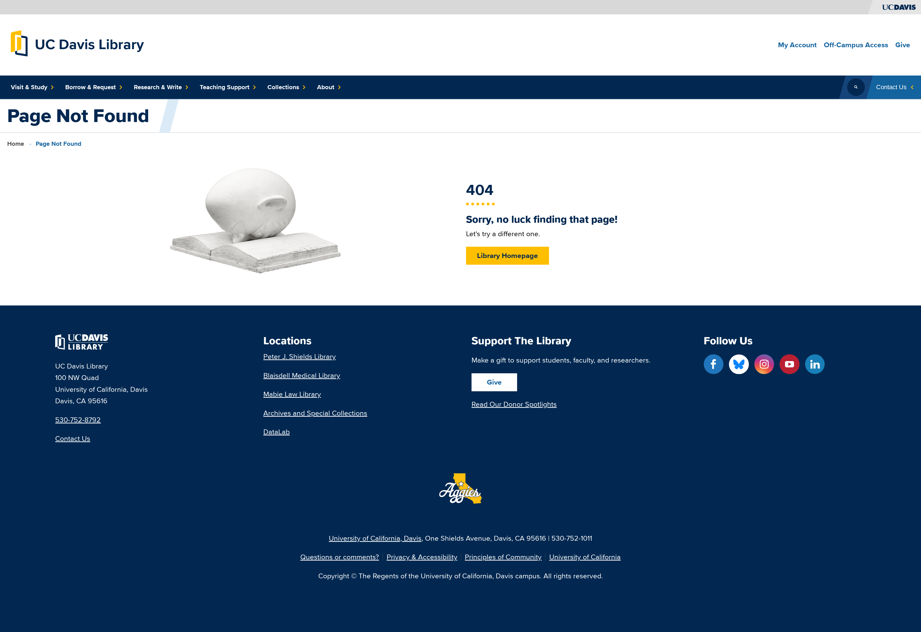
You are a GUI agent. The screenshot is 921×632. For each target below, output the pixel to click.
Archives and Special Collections (315, 413)
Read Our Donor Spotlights (514, 404)
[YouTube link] (789, 364)
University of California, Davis (375, 538)
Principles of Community (503, 557)
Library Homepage (507, 255)
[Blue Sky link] (739, 364)
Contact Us (72, 438)
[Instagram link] (764, 364)
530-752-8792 (78, 420)
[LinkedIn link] (815, 364)
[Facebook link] (714, 364)
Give (494, 382)
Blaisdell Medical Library (301, 375)
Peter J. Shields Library (299, 356)
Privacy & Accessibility (422, 557)
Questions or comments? (339, 557)
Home (15, 143)
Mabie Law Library (292, 394)
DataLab (276, 432)
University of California (585, 557)
